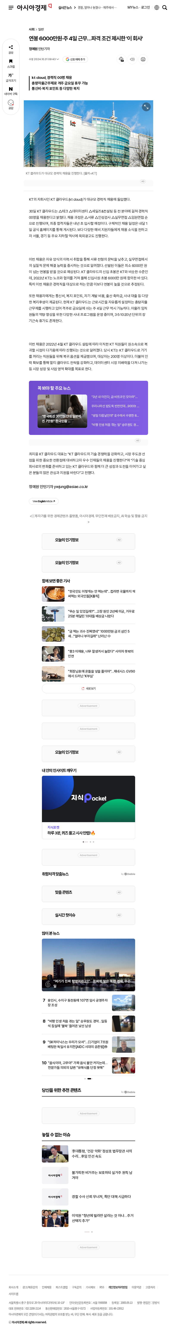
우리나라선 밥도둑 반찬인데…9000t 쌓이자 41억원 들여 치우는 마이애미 (115, 406)
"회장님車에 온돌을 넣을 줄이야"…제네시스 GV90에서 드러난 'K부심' (101, 673)
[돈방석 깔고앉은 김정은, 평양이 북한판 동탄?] (55, 1161)
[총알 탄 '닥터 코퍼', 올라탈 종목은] (55, 1183)
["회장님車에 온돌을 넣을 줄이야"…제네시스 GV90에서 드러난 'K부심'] (53, 680)
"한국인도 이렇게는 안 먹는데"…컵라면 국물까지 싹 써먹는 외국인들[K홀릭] (101, 593)
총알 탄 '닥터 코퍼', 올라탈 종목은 (95, 1175)
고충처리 (150, 1287)
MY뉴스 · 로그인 (139, 7)
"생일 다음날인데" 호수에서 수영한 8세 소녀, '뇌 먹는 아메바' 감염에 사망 (115, 416)
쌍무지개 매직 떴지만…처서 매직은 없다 (100, 1218)
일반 (41, 29)
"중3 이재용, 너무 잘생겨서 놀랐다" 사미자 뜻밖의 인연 (101, 653)
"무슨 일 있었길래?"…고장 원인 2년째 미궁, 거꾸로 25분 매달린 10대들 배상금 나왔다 (101, 613)
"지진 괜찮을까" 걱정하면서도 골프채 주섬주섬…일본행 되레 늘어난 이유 (103, 1196)
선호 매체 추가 (77, 59)
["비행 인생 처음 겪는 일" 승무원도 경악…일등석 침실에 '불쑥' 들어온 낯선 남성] (123, 1031)
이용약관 (136, 1287)
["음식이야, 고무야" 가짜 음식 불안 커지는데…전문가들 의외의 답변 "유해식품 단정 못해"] (123, 1072)
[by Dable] (128, 1092)
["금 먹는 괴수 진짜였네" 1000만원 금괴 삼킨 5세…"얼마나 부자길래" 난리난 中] (53, 640)
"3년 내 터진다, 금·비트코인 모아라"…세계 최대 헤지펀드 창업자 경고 (115, 397)
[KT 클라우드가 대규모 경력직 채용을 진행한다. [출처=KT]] (88, 133)
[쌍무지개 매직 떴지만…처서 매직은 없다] (55, 1226)
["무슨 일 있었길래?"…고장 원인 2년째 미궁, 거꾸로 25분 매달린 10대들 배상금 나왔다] (53, 620)
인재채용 (46, 1287)
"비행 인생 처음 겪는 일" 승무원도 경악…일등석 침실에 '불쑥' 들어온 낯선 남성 (115, 425)
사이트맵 (13, 1294)
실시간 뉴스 (65, 7)
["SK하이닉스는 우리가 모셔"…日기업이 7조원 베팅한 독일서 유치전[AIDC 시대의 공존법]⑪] (123, 1051)
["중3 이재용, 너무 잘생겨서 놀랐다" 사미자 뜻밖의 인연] (53, 660)
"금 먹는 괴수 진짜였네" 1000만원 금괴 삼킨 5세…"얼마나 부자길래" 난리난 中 (99, 633)
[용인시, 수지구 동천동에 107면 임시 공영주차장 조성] (123, 1010)
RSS (102, 1287)
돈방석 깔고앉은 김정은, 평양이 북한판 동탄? (103, 1154)
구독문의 (76, 1287)
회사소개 (13, 1287)
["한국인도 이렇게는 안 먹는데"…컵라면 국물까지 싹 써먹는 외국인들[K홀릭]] (53, 600)
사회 (32, 29)
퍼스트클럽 (62, 1287)
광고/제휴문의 (30, 1287)
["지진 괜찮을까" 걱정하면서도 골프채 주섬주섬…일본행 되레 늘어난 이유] (55, 1204)
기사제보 (90, 1287)
